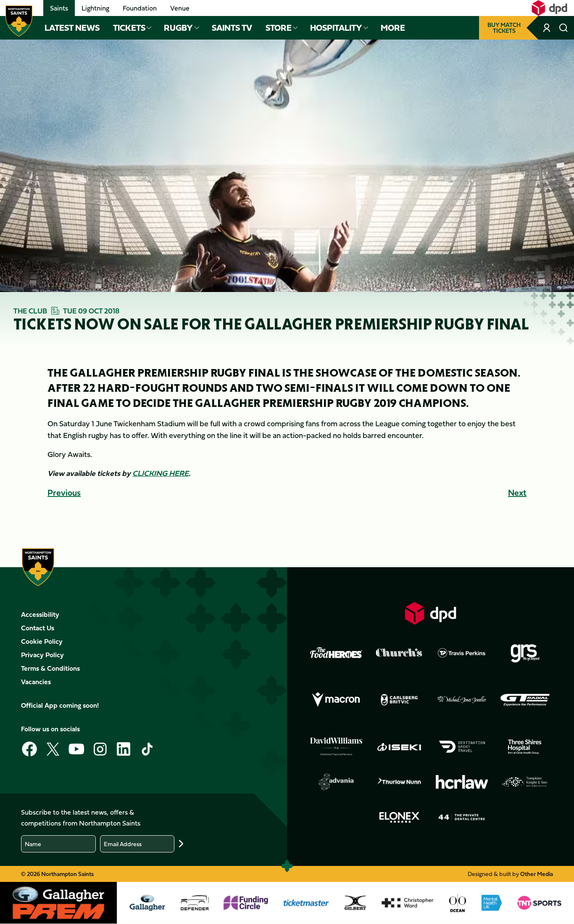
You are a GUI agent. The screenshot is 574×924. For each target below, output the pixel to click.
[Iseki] (399, 747)
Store (279, 27)
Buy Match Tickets (504, 27)
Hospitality (336, 27)
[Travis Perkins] (462, 652)
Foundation (140, 8)
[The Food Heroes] (336, 652)
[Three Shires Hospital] (525, 747)
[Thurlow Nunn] (399, 782)
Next (517, 492)
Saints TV (232, 27)
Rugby (178, 27)
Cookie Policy (42, 641)
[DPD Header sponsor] (549, 8)
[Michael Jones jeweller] (462, 699)
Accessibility (40, 614)
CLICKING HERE (160, 473)
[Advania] (336, 782)
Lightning (95, 8)
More (393, 27)
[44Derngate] (462, 817)
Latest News (72, 27)
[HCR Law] (462, 782)
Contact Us (37, 627)
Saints (59, 8)
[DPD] (431, 613)
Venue (180, 8)
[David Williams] (336, 746)
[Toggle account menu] (547, 28)
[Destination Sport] (462, 747)
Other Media (536, 873)
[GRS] (525, 652)
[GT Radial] (525, 699)
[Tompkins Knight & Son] (525, 781)
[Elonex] (399, 817)
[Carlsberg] (399, 700)
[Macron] (336, 699)
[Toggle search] (563, 28)
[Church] (399, 652)
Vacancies (36, 681)
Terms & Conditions (50, 668)
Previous (64, 492)
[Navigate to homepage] (19, 21)
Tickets (129, 27)
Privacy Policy (42, 654)
